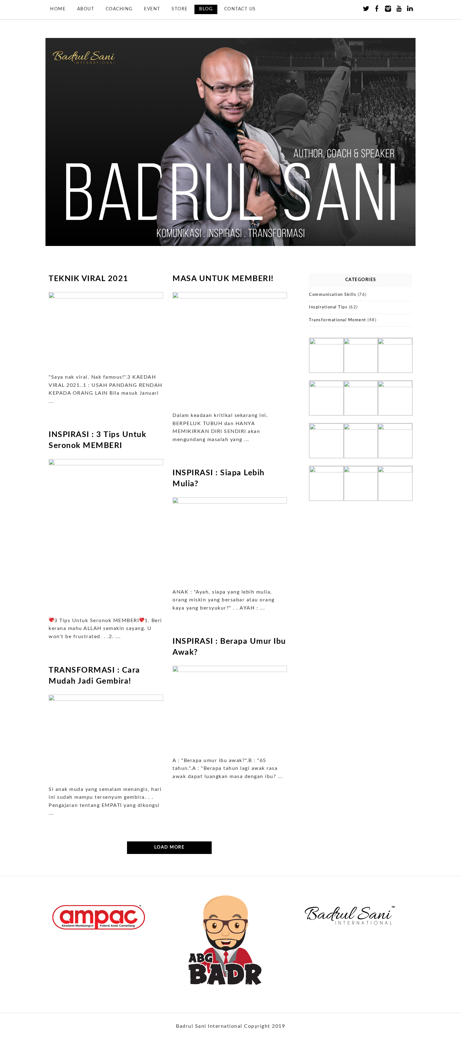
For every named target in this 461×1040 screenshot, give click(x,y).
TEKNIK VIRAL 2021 (89, 279)
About (85, 9)
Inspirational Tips (328, 307)
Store (180, 9)
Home (58, 9)
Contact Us (240, 9)
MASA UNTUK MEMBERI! (223, 279)
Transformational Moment (337, 320)
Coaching (119, 9)
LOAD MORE (169, 847)
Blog (206, 9)
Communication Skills (332, 295)
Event (152, 9)
